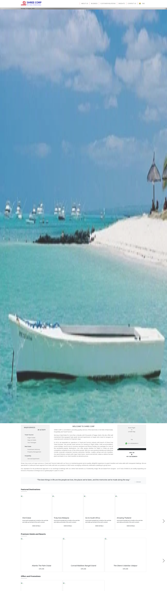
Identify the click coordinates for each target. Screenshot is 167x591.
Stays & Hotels (31, 440)
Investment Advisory (33, 449)
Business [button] (94, 3)
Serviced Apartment (33, 458)
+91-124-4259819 (131, 456)
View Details (36, 526)
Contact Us (132, 3)
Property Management (34, 452)
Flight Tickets (31, 437)
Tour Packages (31, 442)
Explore (41, 569)
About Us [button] (84, 3)
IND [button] (143, 3)
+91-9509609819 (132, 443)
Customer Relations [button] (108, 3)
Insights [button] (121, 3)
